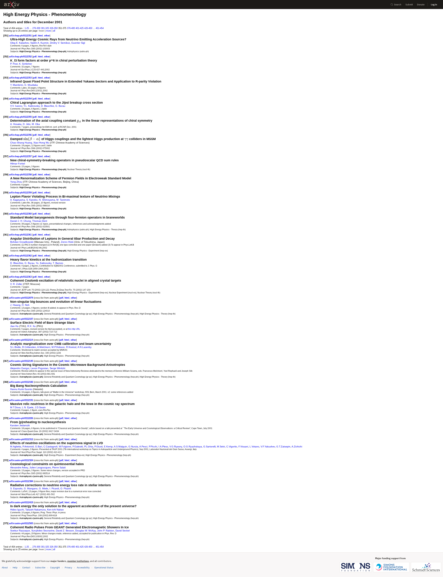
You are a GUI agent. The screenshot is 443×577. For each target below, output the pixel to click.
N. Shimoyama (47, 199)
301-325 (45, 28)
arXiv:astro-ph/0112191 (21, 400)
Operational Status (103, 567)
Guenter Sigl (78, 42)
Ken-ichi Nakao (55, 509)
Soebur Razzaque (20, 530)
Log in (434, 4)
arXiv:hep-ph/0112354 (20, 98)
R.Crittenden (29, 347)
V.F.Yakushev (268, 446)
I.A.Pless (163, 446)
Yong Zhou (16, 181)
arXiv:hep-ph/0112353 (20, 77)
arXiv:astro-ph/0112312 (21, 439)
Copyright (55, 567)
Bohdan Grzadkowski (21, 242)
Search (397, 4)
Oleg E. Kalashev (19, 42)
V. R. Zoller (16, 284)
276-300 (36, 28)
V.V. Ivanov (16, 105)
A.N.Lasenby (85, 347)
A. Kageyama (17, 199)
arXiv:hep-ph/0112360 (20, 213)
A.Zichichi (297, 446)
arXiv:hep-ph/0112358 (20, 174)
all (54, 30)
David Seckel (122, 530)
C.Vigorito (231, 446)
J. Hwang (15, 305)
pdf (35, 35)
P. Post (14, 63)
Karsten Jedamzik (20, 425)
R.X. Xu (31, 326)
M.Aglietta (15, 446)
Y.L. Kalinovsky (32, 105)
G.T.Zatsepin (283, 446)
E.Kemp (108, 446)
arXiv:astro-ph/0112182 (21, 382)
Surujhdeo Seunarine (43, 530)
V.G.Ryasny (175, 446)
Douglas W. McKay (85, 530)
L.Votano (254, 446)
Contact (26, 567)
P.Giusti (98, 446)
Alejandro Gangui (19, 368)
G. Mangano (31, 488)
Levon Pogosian (39, 368)
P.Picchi (153, 446)
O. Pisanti (65, 488)
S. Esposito (16, 488)
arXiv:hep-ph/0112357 (20, 156)
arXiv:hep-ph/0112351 (20, 35)
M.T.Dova (15, 407)
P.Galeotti (78, 446)
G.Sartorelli (209, 446)
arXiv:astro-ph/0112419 (21, 502)
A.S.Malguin (120, 446)
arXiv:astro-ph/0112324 (21, 460)
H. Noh (25, 305)
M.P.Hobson (58, 347)
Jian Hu (14, 326)
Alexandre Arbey (19, 467)
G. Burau (60, 105)
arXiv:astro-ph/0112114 (21, 340)
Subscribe (40, 567)
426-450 (88, 28)
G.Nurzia (133, 446)
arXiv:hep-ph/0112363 (20, 277)
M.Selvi (221, 446)
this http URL (74, 329)
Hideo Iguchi (17, 509)
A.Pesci (143, 446)
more (48, 30)
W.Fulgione (65, 446)
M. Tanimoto (63, 199)
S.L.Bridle (15, 347)
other (47, 35)
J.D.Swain (40, 407)
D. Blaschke (47, 105)
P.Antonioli (28, 446)
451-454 (100, 28)
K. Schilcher (25, 63)
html (40, 35)
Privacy (68, 567)
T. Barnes (58, 263)
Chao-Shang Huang (21, 142)
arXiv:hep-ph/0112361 (20, 234)
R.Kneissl (71, 347)
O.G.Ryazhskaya (192, 446)
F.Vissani (243, 446)
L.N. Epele (27, 407)
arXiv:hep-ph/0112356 (20, 135)
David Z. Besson (65, 530)
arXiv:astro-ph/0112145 (21, 361)
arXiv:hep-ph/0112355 (20, 117)
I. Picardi (54, 488)
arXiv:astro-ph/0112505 (21, 523)
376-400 (71, 28)
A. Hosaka (15, 124)
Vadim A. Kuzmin (39, 42)
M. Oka (36, 124)
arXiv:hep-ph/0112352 (20, 56)
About (5, 567)
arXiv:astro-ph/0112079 (21, 297)
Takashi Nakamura (35, 509)
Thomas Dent (39, 221)
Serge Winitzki (57, 368)
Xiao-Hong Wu (41, 142)
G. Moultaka (31, 85)
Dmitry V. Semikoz (60, 42)
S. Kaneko (32, 199)
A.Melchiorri (43, 347)
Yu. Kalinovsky (43, 263)
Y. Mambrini (16, 85)
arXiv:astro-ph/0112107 (21, 319)
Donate (420, 4)
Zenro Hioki (67, 242)
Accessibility (83, 567)
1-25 (27, 28)
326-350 (54, 28)
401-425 (80, 28)
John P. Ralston (105, 530)
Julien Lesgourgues (40, 467)
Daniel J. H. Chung (20, 221)
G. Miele (43, 488)
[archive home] (11, 4)
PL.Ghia (88, 446)
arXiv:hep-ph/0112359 (20, 192)
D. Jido (26, 124)
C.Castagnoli (50, 446)
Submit (409, 4)
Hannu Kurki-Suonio (21, 389)
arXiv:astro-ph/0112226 (21, 418)
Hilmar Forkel (17, 163)
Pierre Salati (59, 467)
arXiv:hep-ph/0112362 (20, 255)
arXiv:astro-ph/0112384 (21, 481)
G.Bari (38, 446)
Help (15, 567)
